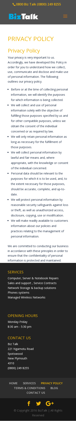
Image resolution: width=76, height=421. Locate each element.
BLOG (54, 388)
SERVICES (29, 383)
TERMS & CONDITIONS (29, 388)
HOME (13, 383)
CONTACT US (36, 393)
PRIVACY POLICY (52, 383)
